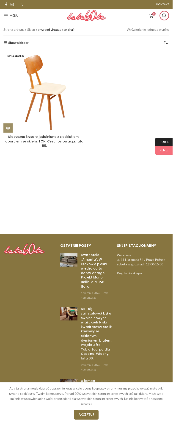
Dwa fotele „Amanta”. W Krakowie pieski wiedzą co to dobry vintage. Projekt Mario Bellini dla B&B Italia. (94, 271)
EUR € (161, 141)
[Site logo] (86, 15)
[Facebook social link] (6, 4)
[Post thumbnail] (68, 276)
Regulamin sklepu (129, 273)
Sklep (31, 29)
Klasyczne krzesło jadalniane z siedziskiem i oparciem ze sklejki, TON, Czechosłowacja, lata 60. (44, 141)
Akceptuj (86, 414)
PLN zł (162, 150)
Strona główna (14, 29)
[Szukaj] (164, 15)
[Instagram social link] (12, 4)
